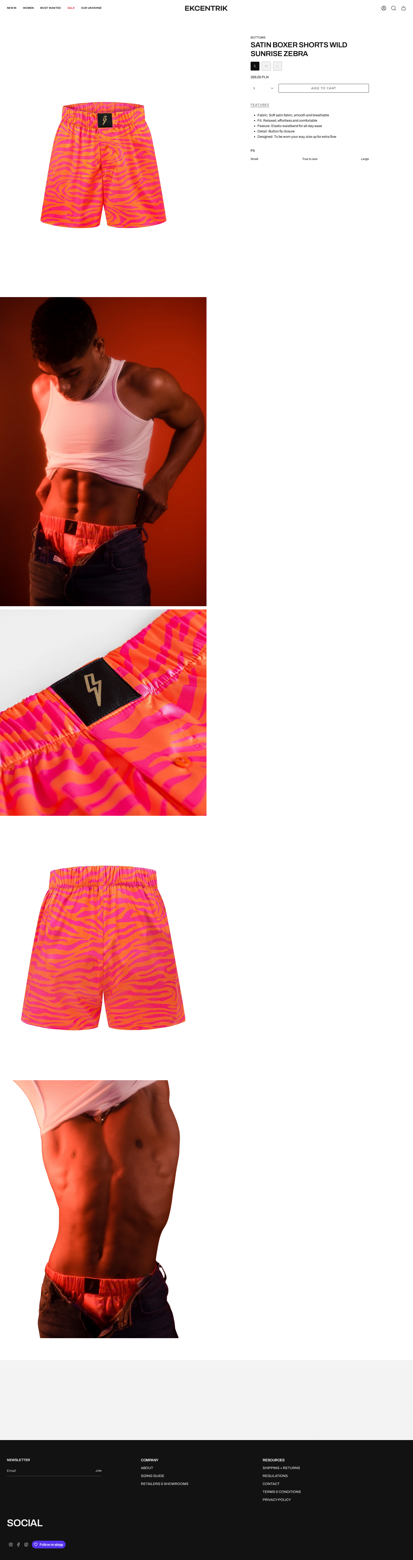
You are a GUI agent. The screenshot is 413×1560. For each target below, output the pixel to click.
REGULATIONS (275, 1476)
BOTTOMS (258, 37)
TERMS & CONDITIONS (282, 1492)
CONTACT (271, 1484)
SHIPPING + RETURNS (281, 1468)
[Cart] (403, 8)
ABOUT (147, 1468)
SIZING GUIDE (152, 1476)
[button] (28, 8)
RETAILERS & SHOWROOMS (164, 1484)
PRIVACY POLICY (277, 1500)
